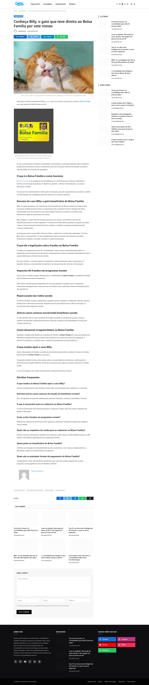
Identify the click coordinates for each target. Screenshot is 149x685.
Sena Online (32, 681)
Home (15, 11)
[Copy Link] (7, 125)
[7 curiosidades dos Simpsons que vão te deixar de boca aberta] (53, 546)
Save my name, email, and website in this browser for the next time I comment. (44, 606)
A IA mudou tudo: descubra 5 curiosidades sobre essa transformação (79, 558)
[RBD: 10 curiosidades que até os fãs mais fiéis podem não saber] (26, 546)
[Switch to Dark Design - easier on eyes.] (134, 4)
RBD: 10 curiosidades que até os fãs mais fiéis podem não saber (25, 557)
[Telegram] (7, 111)
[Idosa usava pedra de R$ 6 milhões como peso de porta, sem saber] (104, 129)
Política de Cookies (110, 681)
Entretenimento (61, 4)
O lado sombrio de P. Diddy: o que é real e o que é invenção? (122, 104)
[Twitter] (7, 107)
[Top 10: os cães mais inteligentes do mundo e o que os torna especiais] (81, 519)
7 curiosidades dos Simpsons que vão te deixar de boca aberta (53, 557)
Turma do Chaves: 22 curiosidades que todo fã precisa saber (26, 530)
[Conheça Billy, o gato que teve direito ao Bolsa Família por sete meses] (54, 67)
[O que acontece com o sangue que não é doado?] (104, 142)
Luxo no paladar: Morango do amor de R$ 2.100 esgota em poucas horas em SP (52, 530)
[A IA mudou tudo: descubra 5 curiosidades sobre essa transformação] (81, 546)
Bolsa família (49, 490)
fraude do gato (60, 490)
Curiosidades (47, 4)
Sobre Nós (121, 681)
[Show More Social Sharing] (70, 37)
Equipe (100, 681)
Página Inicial (35, 4)
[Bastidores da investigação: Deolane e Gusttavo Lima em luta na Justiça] (104, 117)
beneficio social (19, 490)
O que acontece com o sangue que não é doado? (122, 141)
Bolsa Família (85, 101)
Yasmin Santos (22, 31)
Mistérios (72, 4)
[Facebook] (7, 102)
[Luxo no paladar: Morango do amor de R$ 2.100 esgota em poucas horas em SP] (53, 519)
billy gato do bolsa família (35, 490)
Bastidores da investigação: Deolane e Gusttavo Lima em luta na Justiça (122, 116)
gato (48, 101)
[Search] (131, 4)
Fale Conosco (131, 681)
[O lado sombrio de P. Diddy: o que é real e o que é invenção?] (104, 106)
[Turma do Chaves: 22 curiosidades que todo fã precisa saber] (26, 519)
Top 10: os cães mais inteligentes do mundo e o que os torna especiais (81, 530)
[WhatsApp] (7, 120)
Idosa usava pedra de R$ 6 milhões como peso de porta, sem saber (122, 129)
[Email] (7, 116)
